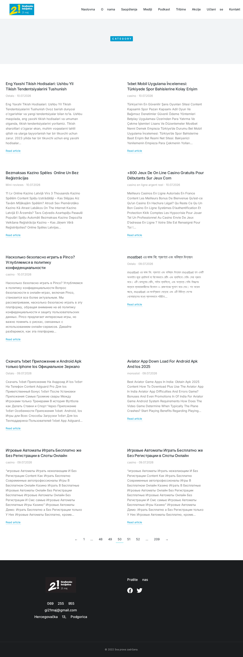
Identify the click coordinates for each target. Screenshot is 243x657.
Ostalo (10, 96)
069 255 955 (60, 603)
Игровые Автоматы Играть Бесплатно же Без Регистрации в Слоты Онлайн (43, 453)
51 (128, 539)
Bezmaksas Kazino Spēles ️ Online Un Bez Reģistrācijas (42, 175)
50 (120, 539)
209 (157, 539)
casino (131, 96)
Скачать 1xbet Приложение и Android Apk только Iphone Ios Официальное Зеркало (43, 364)
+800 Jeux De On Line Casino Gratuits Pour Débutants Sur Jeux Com (165, 175)
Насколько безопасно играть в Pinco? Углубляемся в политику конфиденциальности (40, 262)
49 (110, 539)
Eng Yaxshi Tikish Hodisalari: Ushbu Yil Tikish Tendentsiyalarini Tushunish (39, 86)
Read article (13, 150)
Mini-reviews (15, 185)
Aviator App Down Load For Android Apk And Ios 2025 (162, 364)
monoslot (133, 373)
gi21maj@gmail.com (61, 610)
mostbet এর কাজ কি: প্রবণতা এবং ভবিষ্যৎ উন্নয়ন (160, 257)
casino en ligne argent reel (145, 185)
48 (101, 539)
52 (138, 539)
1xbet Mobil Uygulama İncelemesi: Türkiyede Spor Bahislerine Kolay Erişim (162, 86)
